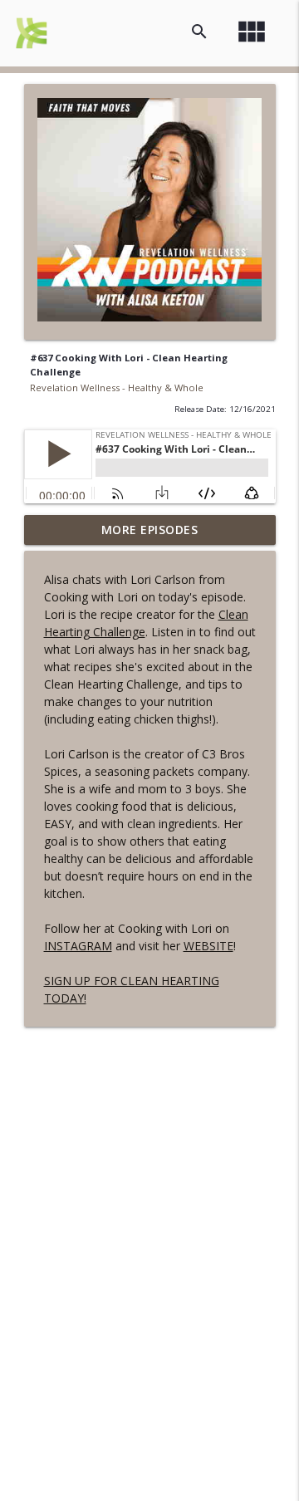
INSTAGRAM (78, 946)
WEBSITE (208, 946)
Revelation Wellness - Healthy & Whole (116, 387)
